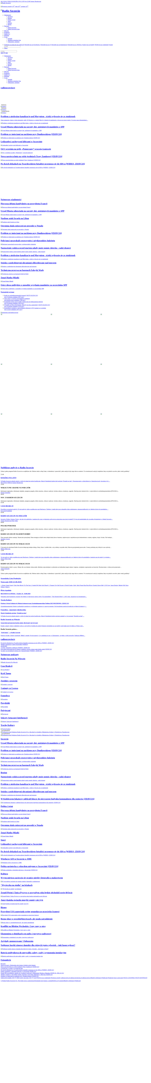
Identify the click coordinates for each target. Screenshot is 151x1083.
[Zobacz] (3, 106)
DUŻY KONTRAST (141, 978)
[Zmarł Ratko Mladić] (7, 281)
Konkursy (7, 32)
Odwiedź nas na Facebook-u (32, 44)
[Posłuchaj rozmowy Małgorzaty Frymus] (6, 729)
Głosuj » (7, 587)
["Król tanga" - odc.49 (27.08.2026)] (4, 677)
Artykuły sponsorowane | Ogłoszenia (17, 941)
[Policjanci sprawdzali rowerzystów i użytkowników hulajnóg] (18, 244)
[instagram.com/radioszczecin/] (9, 312)
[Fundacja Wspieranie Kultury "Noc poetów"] (4, 714)
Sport (9, 21)
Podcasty (6, 26)
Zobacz (3, 587)
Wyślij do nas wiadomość (102, 44)
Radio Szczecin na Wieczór (10, 619)
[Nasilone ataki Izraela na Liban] (10, 222)
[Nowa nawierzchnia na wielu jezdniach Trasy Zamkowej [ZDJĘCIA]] (21, 160)
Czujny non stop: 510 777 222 (27, 978)
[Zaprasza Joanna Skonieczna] (9, 662)
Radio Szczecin (12, 27)
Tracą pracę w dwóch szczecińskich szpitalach (17, 299)
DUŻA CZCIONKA (129, 978)
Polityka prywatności (58, 981)
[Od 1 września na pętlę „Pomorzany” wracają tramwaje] (17, 152)
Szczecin (10, 16)
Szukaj (111, 44)
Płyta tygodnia (6, 590)
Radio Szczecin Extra (14, 29)
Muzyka (6, 31)
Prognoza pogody (56, 978)
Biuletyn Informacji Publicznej (99, 978)
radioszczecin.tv (8, 639)
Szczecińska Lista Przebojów (11, 578)
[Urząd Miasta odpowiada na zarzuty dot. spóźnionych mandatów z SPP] (21, 130)
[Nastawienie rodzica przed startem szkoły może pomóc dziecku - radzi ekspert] (23, 251)
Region (10, 18)
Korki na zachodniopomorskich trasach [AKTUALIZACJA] (21, 296)
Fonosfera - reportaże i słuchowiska (13, 610)
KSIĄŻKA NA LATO (8, 478)
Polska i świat (11, 20)
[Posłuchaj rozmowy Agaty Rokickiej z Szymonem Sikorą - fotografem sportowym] (4, 699)
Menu (5, 48)
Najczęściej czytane (7, 292)
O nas (5, 37)
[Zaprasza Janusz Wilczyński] (5, 669)
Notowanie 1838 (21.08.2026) (11, 582)
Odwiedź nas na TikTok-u (75, 44)
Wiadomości (7, 15)
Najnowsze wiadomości (11, 199)
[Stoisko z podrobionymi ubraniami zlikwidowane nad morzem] (18, 266)
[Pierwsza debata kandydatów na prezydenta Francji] (15, 207)
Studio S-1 (7, 34)
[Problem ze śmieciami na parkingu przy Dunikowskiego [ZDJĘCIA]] (20, 138)
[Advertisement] (53, 180)
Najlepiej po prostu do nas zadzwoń (14, 44)
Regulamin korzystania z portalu (43, 981)
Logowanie (119, 978)
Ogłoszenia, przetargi (13, 41)
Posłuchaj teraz (112, 978)
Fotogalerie (6, 960)
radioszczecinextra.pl (76, 978)
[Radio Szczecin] (6, 3)
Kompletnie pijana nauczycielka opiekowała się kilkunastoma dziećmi (23, 302)
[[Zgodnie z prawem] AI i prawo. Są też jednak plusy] (6, 684)
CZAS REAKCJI (7, 506)
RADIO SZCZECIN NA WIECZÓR (14, 516)
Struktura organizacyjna (14, 40)
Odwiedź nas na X (45, 44)
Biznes (9, 24)
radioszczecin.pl (65, 978)
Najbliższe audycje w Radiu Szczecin (17, 467)
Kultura (10, 23)
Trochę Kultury (6, 600)
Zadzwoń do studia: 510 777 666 (10, 978)
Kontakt (10, 38)
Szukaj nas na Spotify (88, 44)
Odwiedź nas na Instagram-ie (59, 44)
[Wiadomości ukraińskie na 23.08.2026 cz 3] (4, 706)
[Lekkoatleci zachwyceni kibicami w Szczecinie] (14, 145)
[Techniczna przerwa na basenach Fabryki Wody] (15, 274)
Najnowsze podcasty (10, 654)
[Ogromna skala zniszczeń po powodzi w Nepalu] (15, 229)
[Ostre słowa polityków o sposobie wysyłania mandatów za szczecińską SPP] (22, 288)
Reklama (6, 35)
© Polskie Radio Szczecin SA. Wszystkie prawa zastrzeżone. (17, 981)
